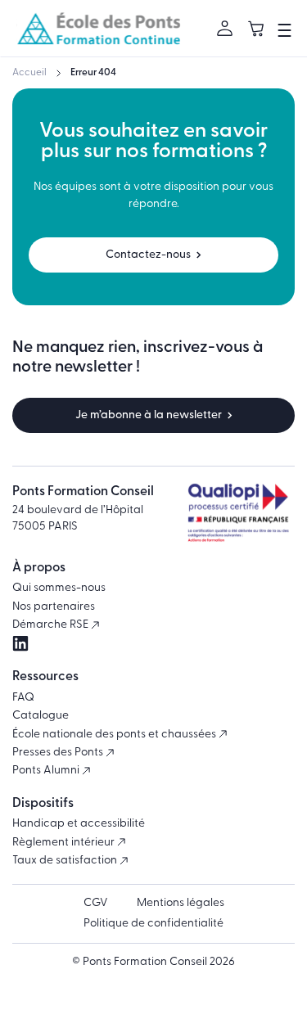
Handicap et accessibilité (78, 824)
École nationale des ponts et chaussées (115, 734)
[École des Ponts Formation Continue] (98, 28)
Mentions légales (180, 903)
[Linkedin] (20, 644)
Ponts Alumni (47, 770)
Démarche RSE (51, 625)
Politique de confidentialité (153, 924)
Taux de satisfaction (66, 860)
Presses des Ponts (59, 752)
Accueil (29, 73)
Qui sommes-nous (59, 588)
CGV (96, 903)
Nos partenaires (53, 607)
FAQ (23, 698)
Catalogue (40, 716)
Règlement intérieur (64, 842)
